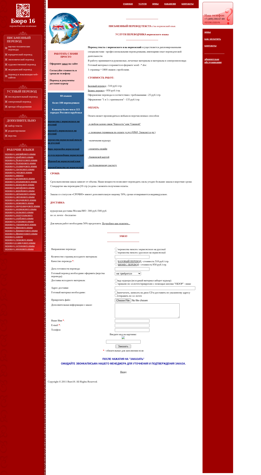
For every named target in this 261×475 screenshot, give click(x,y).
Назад (123, 371)
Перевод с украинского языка (20, 224)
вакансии (170, 3)
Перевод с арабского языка (19, 157)
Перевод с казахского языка (19, 184)
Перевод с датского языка (18, 172)
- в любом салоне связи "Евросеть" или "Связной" (114, 124)
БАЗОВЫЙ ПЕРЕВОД (130, 261)
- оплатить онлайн (97, 148)
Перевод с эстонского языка (20, 245)
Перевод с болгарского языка (20, 163)
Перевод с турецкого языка (19, 221)
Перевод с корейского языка (20, 190)
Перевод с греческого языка (19, 169)
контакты (210, 45)
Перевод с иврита (14, 175)
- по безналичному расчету (102, 165)
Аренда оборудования (20, 106)
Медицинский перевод (20, 69)
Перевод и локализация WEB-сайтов (23, 76)
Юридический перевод (20, 54)
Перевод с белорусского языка (21, 160)
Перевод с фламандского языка (21, 230)
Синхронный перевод (19, 101)
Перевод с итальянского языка (21, 181)
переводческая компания (23, 26)
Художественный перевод (22, 64)
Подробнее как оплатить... (116, 223)
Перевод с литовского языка (20, 196)
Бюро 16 (23, 20)
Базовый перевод (97, 85)
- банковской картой (98, 157)
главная (128, 3)
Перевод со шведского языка (20, 242)
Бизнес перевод (96, 90)
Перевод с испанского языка (20, 178)
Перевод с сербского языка (19, 218)
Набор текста (15, 125)
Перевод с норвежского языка (20, 209)
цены (207, 32)
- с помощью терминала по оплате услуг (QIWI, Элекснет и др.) (121, 132)
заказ (65, 63)
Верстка (12, 135)
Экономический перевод (21, 59)
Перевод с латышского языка (20, 193)
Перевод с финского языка (19, 227)
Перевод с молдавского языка (20, 199)
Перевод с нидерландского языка (22, 206)
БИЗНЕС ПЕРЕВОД (128, 264)
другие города (212, 21)
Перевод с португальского (19, 215)
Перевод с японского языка (19, 248)
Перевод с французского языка (21, 233)
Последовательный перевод (23, 96)
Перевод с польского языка (19, 212)
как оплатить (212, 39)
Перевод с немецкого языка (19, 202)
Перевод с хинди (14, 236)
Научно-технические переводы (19, 48)
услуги (143, 3)
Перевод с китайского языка (20, 187)
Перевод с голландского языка (21, 166)
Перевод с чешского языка (19, 239)
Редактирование (17, 130)
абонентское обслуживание (213, 61)
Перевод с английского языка (20, 153)
